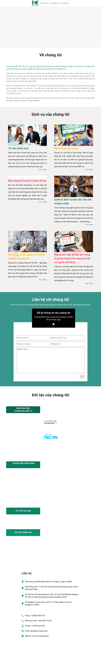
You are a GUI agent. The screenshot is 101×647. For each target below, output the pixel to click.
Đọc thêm (43, 170)
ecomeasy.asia (7, 644)
